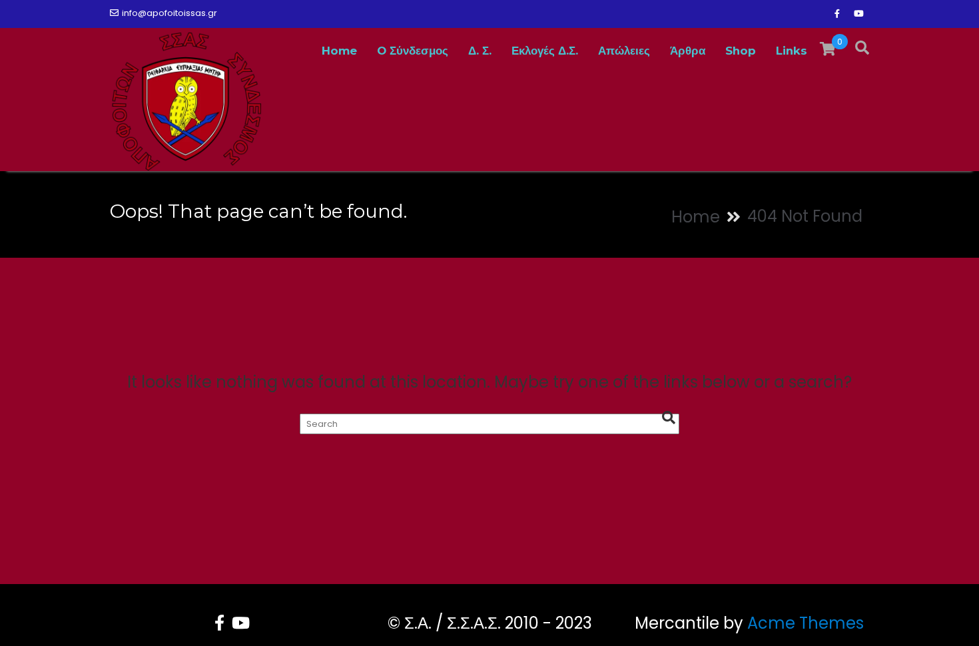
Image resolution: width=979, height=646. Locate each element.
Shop (740, 50)
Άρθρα (687, 50)
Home (339, 50)
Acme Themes (805, 623)
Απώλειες (624, 50)
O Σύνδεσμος (412, 50)
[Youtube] (858, 14)
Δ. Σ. (479, 50)
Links (791, 50)
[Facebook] (837, 14)
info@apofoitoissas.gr (169, 13)
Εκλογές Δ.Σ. (544, 50)
